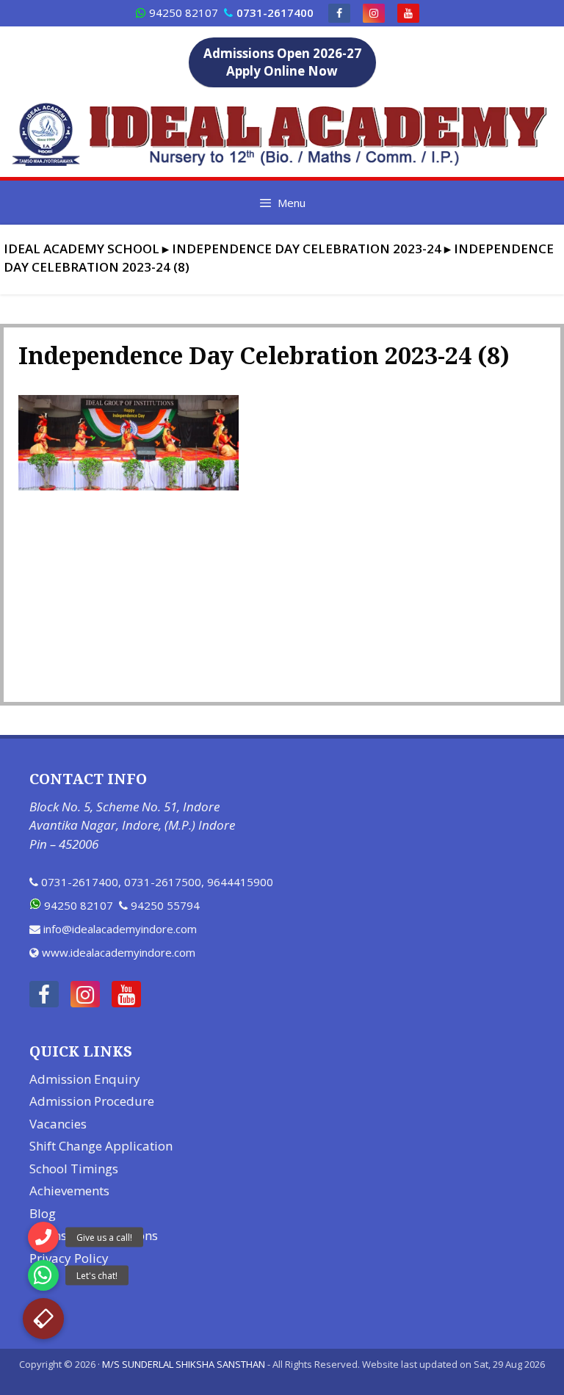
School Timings (73, 1168)
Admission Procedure (91, 1101)
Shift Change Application (101, 1145)
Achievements (69, 1190)
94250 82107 (183, 12)
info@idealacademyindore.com (120, 928)
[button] (43, 1318)
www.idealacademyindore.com (118, 952)
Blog (42, 1213)
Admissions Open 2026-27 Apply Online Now (282, 62)
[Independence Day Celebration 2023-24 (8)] (128, 486)
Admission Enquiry (84, 1078)
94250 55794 (165, 905)
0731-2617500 (162, 881)
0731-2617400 (79, 881)
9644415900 (240, 881)
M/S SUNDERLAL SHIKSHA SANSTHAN (183, 1364)
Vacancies (58, 1123)
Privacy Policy (69, 1258)
